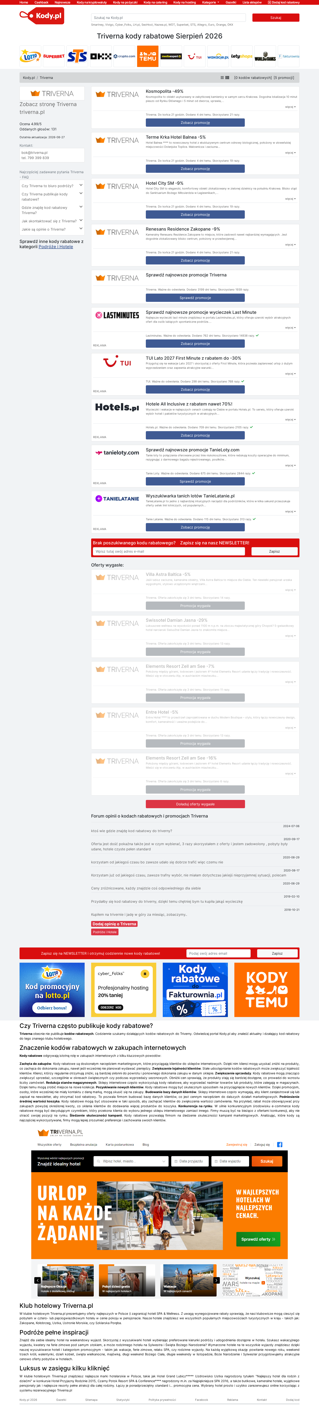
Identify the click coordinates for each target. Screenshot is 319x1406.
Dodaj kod (292, 1399)
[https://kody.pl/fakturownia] (195, 989)
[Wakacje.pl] (218, 56)
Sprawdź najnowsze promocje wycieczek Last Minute (201, 312)
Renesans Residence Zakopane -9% (183, 229)
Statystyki (123, 1399)
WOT (171, 24)
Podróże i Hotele (56, 246)
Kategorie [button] (209, 2)
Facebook (201, 1399)
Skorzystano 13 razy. (217, 643)
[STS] (77, 56)
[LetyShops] (242, 56)
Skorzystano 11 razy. (216, 689)
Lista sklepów (252, 2)
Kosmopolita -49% (165, 91)
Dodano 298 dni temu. (195, 381)
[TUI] (195, 56)
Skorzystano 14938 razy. (238, 335)
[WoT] (265, 56)
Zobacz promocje (195, 343)
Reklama (232, 1399)
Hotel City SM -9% (165, 183)
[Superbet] (54, 56)
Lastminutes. (154, 335)
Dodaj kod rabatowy (285, 2)
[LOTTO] (30, 56)
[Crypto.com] (124, 56)
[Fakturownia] (288, 56)
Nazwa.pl (161, 24)
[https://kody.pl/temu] (266, 989)
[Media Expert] (171, 56)
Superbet (183, 24)
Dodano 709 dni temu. (202, 427)
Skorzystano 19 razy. (226, 160)
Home (24, 2)
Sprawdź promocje (195, 298)
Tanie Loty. (153, 473)
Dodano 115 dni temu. (207, 519)
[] (253, 77)
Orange (221, 24)
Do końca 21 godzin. (171, 114)
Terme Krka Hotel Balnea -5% (176, 137)
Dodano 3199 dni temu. (202, 289)
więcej (289, 106)
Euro (211, 24)
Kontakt (262, 1399)
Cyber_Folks (123, 24)
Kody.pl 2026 (28, 1399)
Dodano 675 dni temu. (204, 473)
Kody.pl (29, 77)
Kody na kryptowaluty (92, 2)
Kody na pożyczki (125, 2)
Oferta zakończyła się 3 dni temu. (180, 597)
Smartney (97, 24)
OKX (230, 24)
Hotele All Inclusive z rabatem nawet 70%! (189, 404)
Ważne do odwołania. (172, 289)
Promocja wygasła (195, 605)
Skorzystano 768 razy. (225, 381)
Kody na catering (155, 2)
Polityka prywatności (162, 1399)
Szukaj (275, 17)
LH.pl (136, 24)
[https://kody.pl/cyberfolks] (123, 989)
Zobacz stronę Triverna (48, 104)
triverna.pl (32, 112)
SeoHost (147, 24)
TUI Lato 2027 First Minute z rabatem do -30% (193, 358)
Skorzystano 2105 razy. (233, 427)
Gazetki (231, 2)
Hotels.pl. (152, 427)
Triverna (46, 77)
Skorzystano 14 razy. (217, 597)
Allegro (202, 24)
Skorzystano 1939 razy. (233, 289)
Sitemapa (91, 1399)
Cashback (41, 2)
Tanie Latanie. (155, 519)
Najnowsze (62, 2)
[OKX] (101, 56)
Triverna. (151, 114)
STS (193, 24)
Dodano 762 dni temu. (206, 335)
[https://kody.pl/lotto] (52, 989)
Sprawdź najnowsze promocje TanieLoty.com (193, 449)
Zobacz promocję (195, 122)
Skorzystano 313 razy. (237, 519)
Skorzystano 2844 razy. (235, 473)
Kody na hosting (184, 2)
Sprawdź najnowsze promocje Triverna (186, 275)
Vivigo (109, 24)
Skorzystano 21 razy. (226, 114)
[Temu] (148, 56)
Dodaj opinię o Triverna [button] (114, 924)
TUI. (148, 381)
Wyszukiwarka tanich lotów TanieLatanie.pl (190, 495)
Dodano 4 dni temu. (199, 114)
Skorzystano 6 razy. (216, 781)
